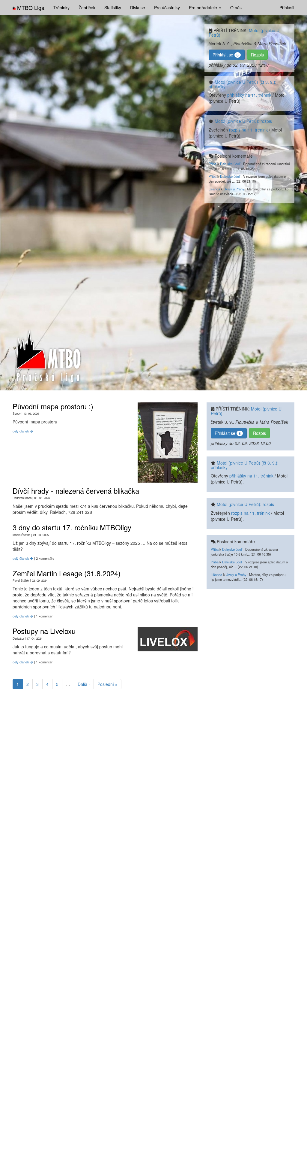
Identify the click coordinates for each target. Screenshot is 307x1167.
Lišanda (214, 188)
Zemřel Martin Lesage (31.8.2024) (67, 573)
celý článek (21, 431)
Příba (212, 163)
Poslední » (107, 684)
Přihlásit (286, 8)
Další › (84, 684)
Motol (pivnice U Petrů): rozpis (243, 121)
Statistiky (112, 8)
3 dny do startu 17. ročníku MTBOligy (72, 527)
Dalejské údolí (230, 163)
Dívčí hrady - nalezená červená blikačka (76, 490)
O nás (236, 8)
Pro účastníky (167, 8)
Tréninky (61, 8)
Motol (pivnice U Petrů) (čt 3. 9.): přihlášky (242, 84)
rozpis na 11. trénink (248, 130)
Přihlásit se (226, 55)
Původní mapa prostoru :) (53, 406)
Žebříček (87, 8)
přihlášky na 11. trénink (249, 95)
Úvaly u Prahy (234, 188)
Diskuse (137, 8)
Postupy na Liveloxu (44, 631)
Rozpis (257, 55)
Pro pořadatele (203, 8)
